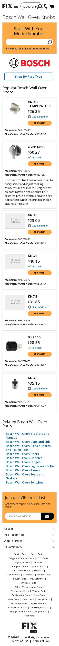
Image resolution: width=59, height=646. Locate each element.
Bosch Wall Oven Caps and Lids (28, 442)
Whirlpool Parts (28, 582)
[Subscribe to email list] (47, 516)
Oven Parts (28, 599)
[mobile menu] (16, 6)
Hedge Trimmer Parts (20, 611)
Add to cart (39, 123)
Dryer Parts (39, 595)
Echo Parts (43, 558)
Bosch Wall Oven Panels (23, 470)
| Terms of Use (18, 641)
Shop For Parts (12, 541)
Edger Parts (41, 611)
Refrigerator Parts (21, 595)
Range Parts (44, 599)
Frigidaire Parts (22, 562)
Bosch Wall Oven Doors (22, 454)
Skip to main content (29, 2)
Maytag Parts (13, 574)
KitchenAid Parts (22, 570)
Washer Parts (39, 591)
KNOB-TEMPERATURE (39, 104)
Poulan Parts (19, 578)
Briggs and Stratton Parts (21, 558)
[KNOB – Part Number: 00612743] (15, 261)
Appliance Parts (38, 603)
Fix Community (12, 547)
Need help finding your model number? (28, 48)
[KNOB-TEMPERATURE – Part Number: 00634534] (15, 108)
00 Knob (34, 337)
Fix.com (8, 528)
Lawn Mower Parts (17, 607)
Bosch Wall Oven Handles (24, 458)
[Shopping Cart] (51, 6)
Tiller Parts (29, 615)
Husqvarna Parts (19, 566)
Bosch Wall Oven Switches (24, 482)
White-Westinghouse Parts (28, 586)
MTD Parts (28, 574)
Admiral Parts (20, 554)
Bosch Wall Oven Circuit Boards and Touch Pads (28, 448)
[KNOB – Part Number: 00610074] (15, 383)
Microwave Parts (18, 603)
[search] (39, 6)
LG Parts (38, 570)
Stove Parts (13, 599)
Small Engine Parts (39, 607)
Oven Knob (36, 146)
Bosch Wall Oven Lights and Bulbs (30, 466)
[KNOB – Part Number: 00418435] (15, 221)
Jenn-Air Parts (39, 566)
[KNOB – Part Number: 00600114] (15, 302)
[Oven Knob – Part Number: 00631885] (15, 152)
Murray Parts (43, 574)
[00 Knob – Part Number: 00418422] (15, 345)
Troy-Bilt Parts (37, 578)
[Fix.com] (7, 6)
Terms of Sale (41, 641)
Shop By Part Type (28, 76)
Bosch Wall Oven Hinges (23, 462)
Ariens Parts (37, 554)
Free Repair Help (14, 535)
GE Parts (38, 562)
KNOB (32, 215)
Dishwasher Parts (20, 591)
